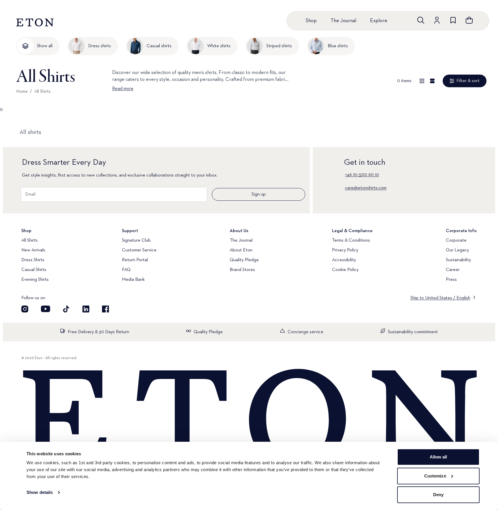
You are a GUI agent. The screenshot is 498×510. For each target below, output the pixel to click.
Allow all (438, 456)
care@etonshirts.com (365, 188)
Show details (40, 492)
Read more (122, 88)
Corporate (456, 240)
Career (453, 270)
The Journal (343, 20)
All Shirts (42, 91)
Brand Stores (242, 270)
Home (22, 91)
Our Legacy (457, 250)
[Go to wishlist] (453, 20)
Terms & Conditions (351, 240)
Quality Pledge (244, 260)
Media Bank (133, 279)
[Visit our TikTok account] (66, 309)
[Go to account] (436, 20)
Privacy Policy (345, 250)
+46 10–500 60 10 (362, 174)
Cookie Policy (345, 270)
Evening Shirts (35, 279)
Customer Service (139, 250)
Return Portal (135, 260)
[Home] (249, 420)
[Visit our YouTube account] (45, 309)
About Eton (241, 250)
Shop (311, 20)
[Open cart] (469, 20)
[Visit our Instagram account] (24, 309)
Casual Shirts (33, 270)
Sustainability (458, 260)
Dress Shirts (32, 260)
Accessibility (344, 260)
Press (451, 279)
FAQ (126, 270)
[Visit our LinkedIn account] (85, 309)
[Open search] (420, 20)
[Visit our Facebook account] (105, 309)
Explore (378, 20)
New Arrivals (33, 250)
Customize (435, 475)
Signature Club (136, 240)
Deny (438, 494)
